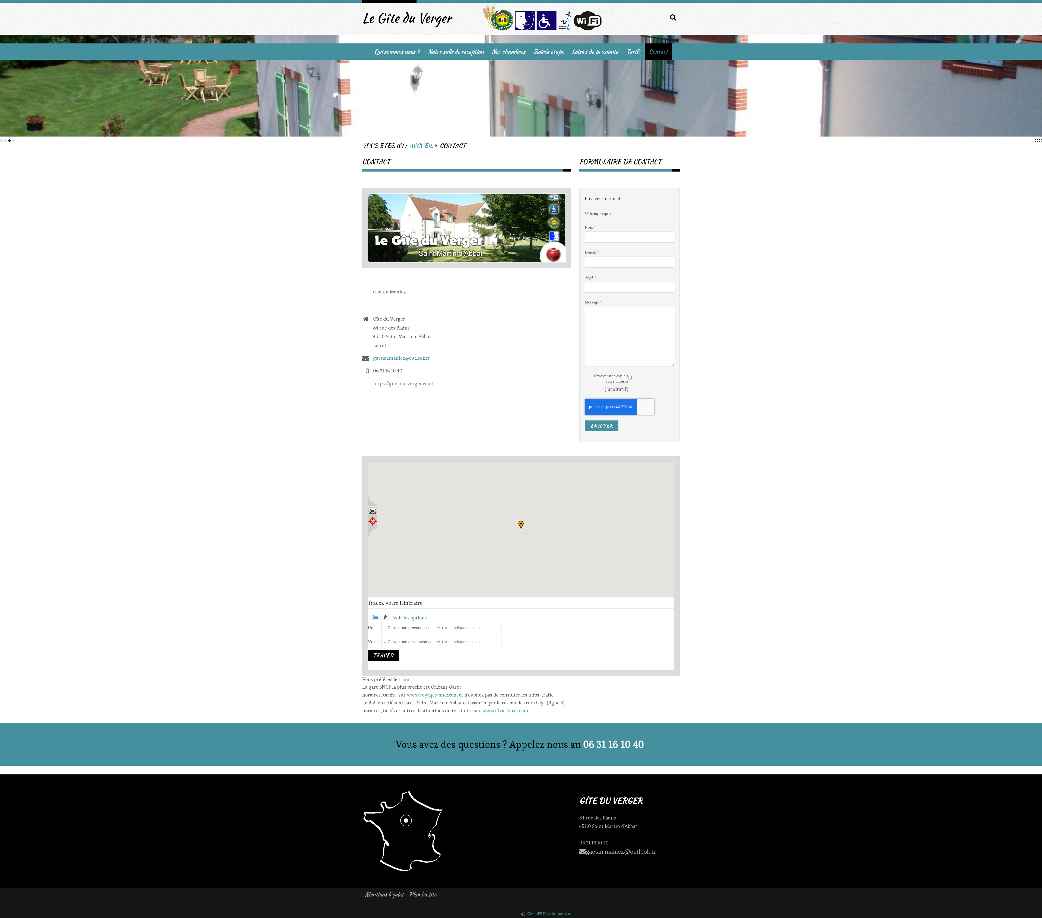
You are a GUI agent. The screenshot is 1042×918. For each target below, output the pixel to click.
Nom (590, 227)
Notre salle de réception (456, 51)
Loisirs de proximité (595, 51)
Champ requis (598, 213)
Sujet (590, 277)
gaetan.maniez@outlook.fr (401, 358)
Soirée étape (548, 51)
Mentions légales (384, 894)
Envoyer (601, 425)
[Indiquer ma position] (373, 521)
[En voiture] (375, 617)
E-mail (592, 252)
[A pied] (385, 617)
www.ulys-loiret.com (505, 710)
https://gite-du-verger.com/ (403, 383)
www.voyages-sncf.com (432, 695)
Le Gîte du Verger (406, 17)
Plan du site (422, 894)
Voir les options (410, 618)
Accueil (421, 145)
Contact (658, 51)
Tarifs (633, 51)
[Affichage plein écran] (372, 511)
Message (593, 302)
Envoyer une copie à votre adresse (611, 378)
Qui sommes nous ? (397, 51)
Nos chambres (508, 51)
